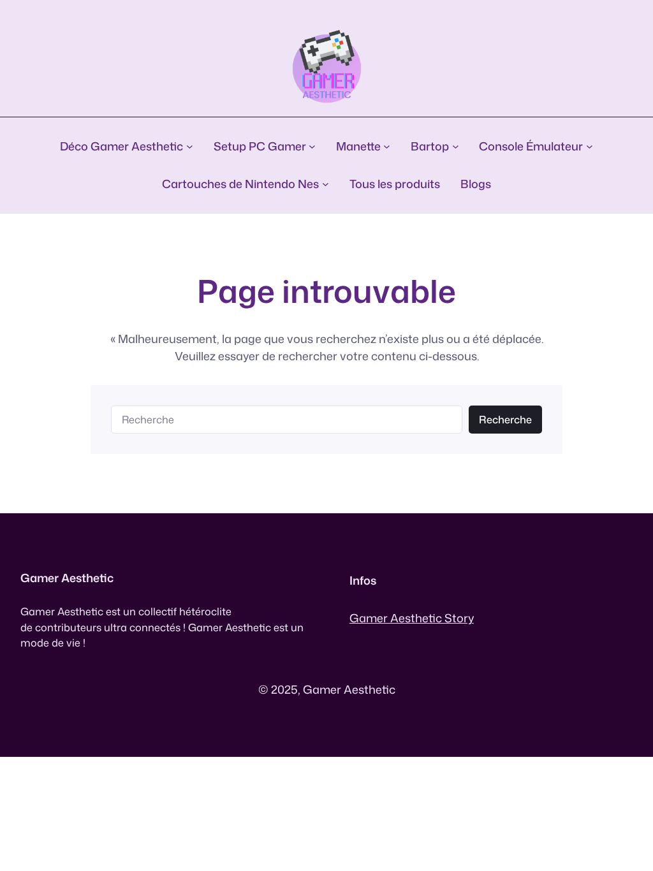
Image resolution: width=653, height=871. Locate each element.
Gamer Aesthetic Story (411, 618)
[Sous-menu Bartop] (455, 146)
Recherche (505, 419)
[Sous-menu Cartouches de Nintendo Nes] (325, 183)
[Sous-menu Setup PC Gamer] (312, 146)
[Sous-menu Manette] (386, 146)
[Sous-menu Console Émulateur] (589, 146)
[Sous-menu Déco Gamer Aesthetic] (189, 146)
